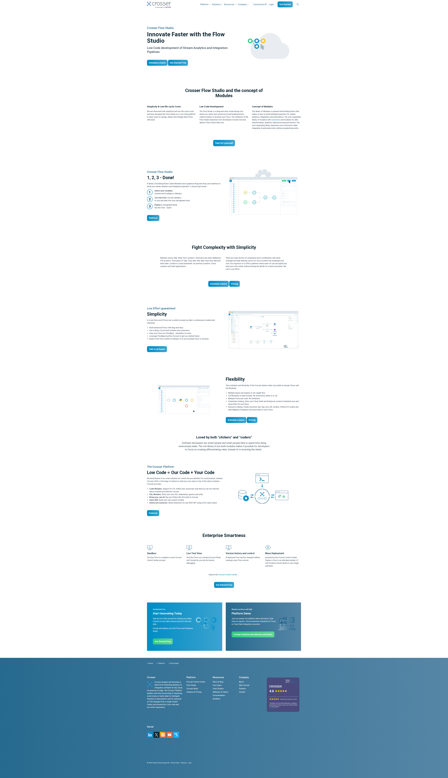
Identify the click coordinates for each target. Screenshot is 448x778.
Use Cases (217, 685)
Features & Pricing (193, 692)
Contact (242, 692)
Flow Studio (191, 685)
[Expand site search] (297, 4)
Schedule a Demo (157, 63)
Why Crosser (244, 685)
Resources (229, 4)
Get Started (285, 4)
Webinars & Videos (220, 692)
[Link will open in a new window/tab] (163, 735)
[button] (263, 329)
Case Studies (218, 688)
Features (153, 513)
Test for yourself (224, 143)
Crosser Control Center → (228, 575)
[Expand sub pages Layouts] (301, 4)
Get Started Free (178, 63)
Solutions (216, 4)
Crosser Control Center (195, 682)
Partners (242, 688)
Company (242, 4)
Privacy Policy (175, 763)
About (241, 682)
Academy (216, 699)
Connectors (258, 4)
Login (271, 4)
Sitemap (183, 763)
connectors (275, 120)
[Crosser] (159, 5)
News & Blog (218, 682)
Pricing (234, 284)
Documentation (219, 695)
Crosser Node (192, 688)
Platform (204, 4)
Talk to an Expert (157, 349)
